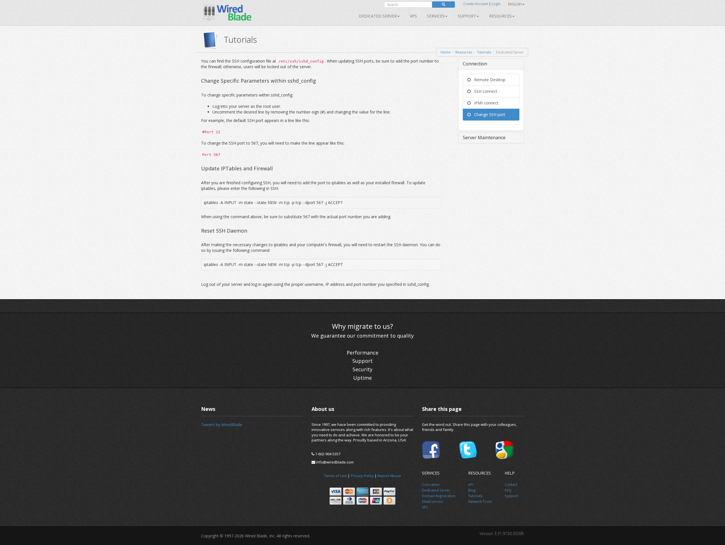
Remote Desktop (488, 79)
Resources (500, 16)
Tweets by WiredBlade (221, 424)
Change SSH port (488, 114)
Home (446, 52)
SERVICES (436, 16)
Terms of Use (335, 475)
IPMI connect (484, 103)
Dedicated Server (378, 16)
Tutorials (484, 52)
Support (467, 16)
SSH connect (484, 91)
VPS (413, 16)
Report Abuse (389, 475)
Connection (475, 64)
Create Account (475, 3)
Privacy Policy (362, 475)
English (515, 4)
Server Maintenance (484, 137)
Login (496, 3)
